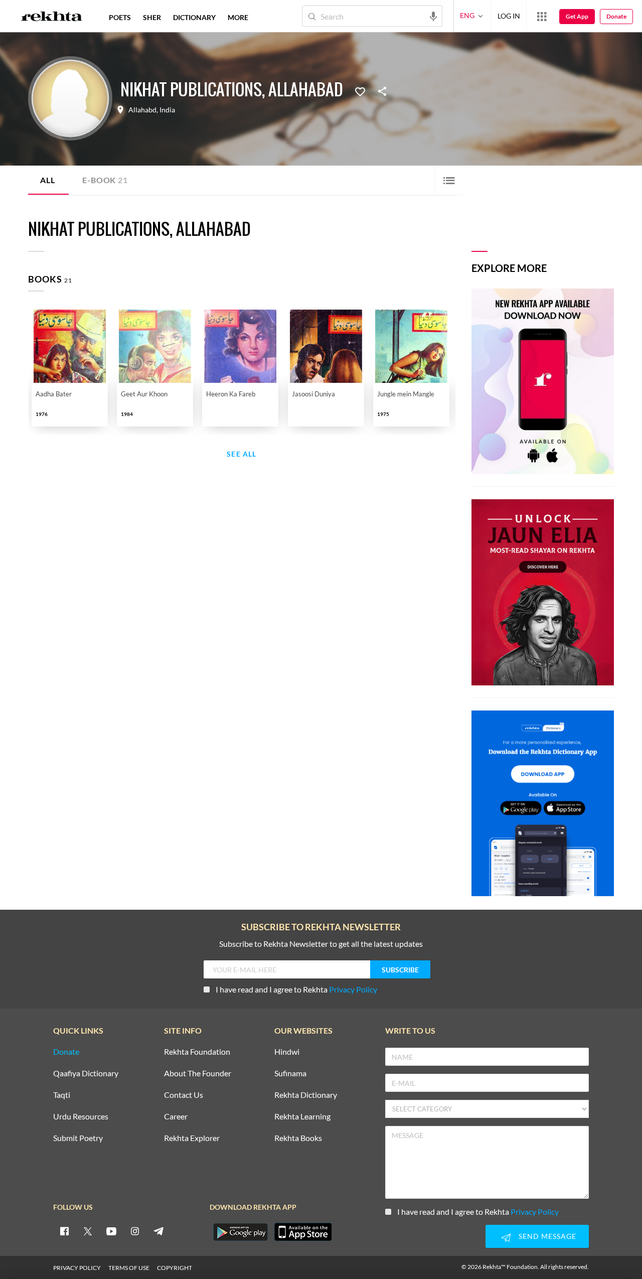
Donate (616, 16)
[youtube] (111, 1231)
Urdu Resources (80, 1116)
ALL (47, 180)
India (167, 109)
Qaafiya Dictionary (85, 1073)
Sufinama (290, 1073)
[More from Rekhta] (542, 16)
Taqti (61, 1095)
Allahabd (142, 109)
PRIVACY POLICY (77, 1267)
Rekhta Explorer (192, 1138)
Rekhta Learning (302, 1116)
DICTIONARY (194, 17)
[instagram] (135, 1231)
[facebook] (64, 1231)
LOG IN (509, 16)
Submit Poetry (78, 1138)
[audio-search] (433, 15)
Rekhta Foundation (197, 1052)
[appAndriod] (240, 1232)
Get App (577, 16)
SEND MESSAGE (547, 1236)
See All (241, 454)
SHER (152, 17)
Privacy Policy (353, 989)
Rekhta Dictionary (305, 1095)
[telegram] (158, 1231)
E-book (104, 180)
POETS (120, 17)
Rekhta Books (298, 1138)
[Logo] (51, 17)
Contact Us (183, 1095)
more (238, 17)
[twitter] (88, 1231)
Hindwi (286, 1052)
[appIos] (303, 1232)
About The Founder (197, 1073)
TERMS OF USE (128, 1267)
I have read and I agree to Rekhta (296, 989)
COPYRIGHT (174, 1267)
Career (176, 1116)
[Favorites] (360, 91)
